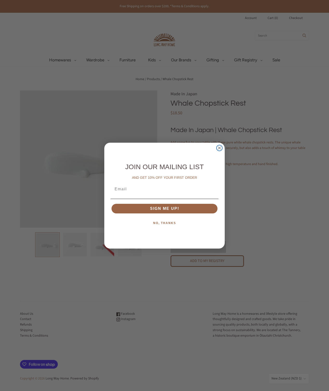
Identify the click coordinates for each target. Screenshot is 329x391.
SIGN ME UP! (164, 208)
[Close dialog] (219, 148)
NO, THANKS (164, 223)
